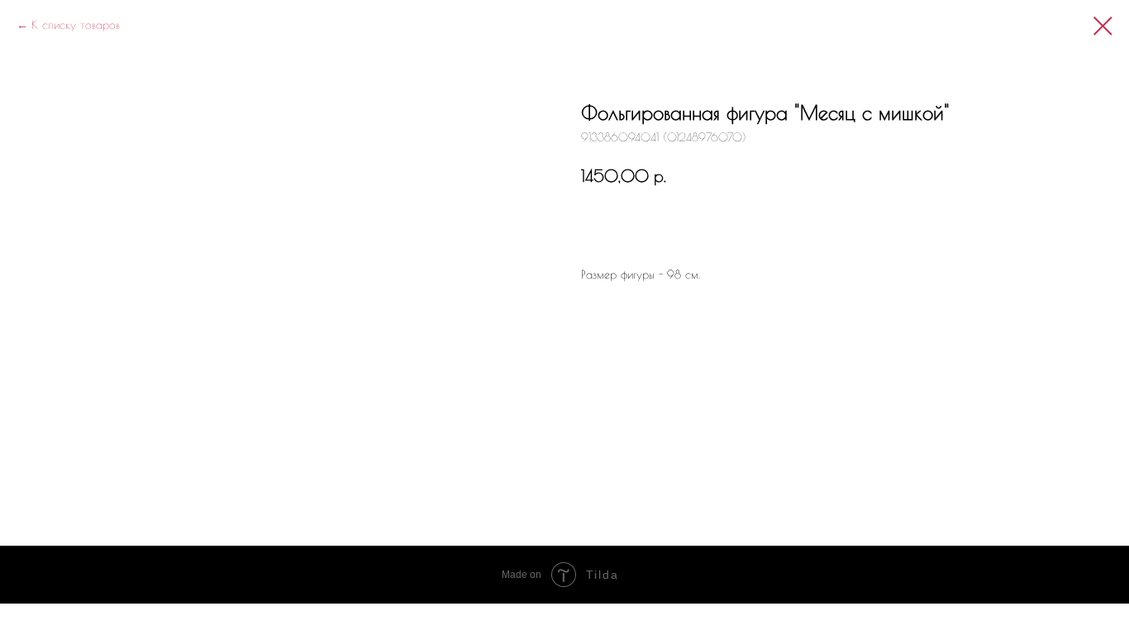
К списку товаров (75, 24)
